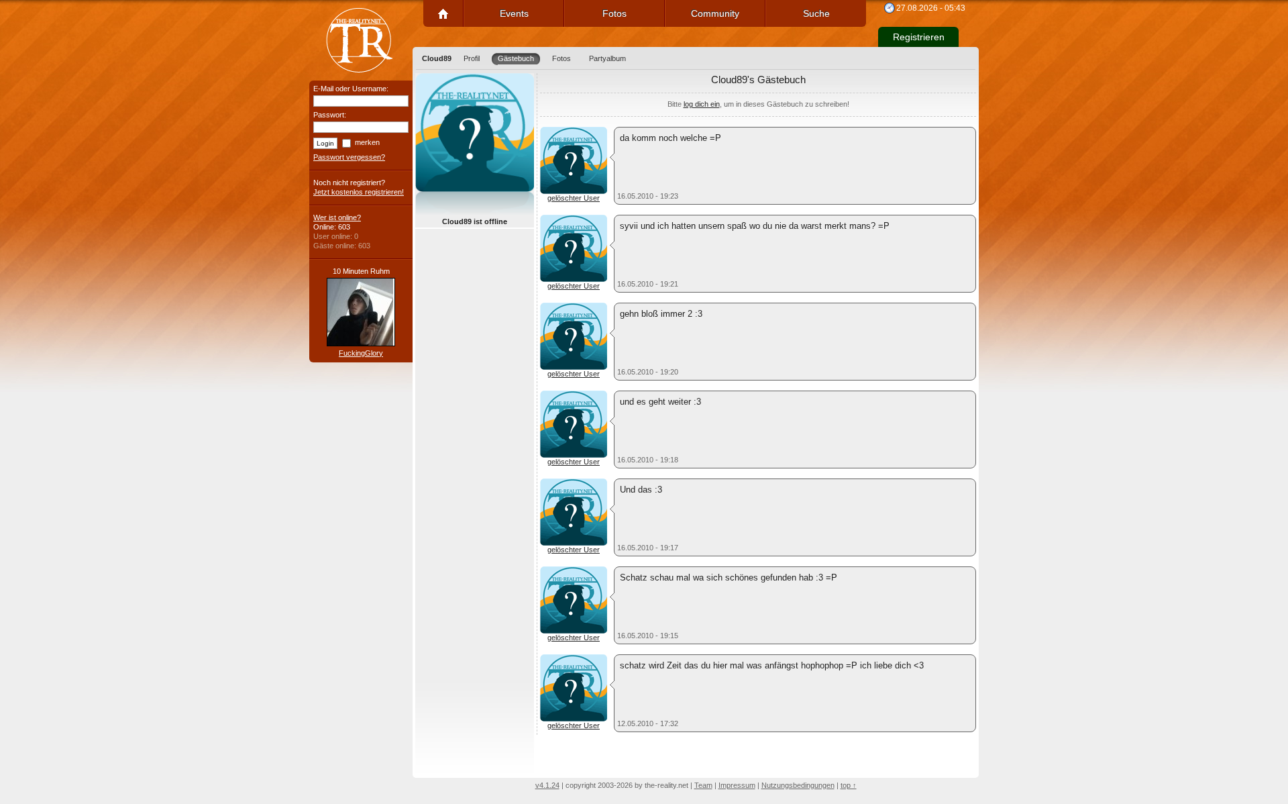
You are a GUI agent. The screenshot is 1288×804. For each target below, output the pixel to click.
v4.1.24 (547, 785)
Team (703, 785)
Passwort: (329, 115)
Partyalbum (607, 58)
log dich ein (702, 104)
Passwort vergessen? (349, 157)
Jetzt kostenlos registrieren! (358, 192)
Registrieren (919, 37)
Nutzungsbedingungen (798, 785)
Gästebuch (516, 58)
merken (367, 142)
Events (514, 13)
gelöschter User (573, 198)
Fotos (614, 13)
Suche (816, 13)
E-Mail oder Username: (350, 89)
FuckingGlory (361, 353)
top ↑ (849, 785)
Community (715, 13)
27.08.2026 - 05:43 (930, 8)
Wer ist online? (337, 217)
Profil (472, 58)
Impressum (736, 785)
